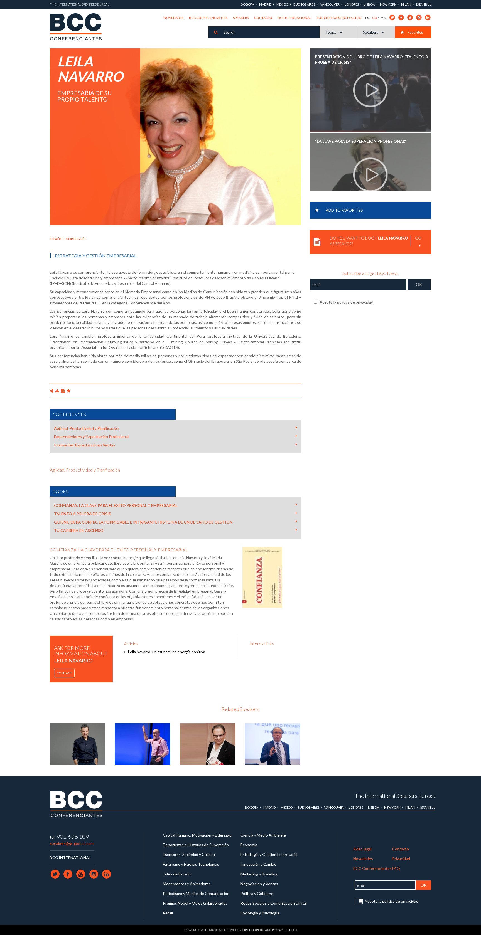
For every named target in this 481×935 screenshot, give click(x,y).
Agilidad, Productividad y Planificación (86, 428)
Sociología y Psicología (259, 913)
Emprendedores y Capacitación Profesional (91, 436)
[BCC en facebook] (401, 17)
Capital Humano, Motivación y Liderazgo (197, 835)
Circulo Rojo (253, 930)
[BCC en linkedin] (428, 17)
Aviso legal (362, 849)
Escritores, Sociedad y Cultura (189, 854)
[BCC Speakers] (76, 803)
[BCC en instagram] (419, 17)
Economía (248, 844)
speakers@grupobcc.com (72, 843)
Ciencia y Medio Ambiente (263, 835)
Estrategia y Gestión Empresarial (95, 255)
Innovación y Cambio (258, 864)
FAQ (396, 868)
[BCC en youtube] (410, 17)
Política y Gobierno (256, 893)
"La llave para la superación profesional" (360, 141)
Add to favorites (344, 210)
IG (206, 930)
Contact (64, 673)
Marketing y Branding (259, 874)
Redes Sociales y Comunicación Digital (273, 903)
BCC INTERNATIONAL (70, 857)
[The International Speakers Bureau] (78, 27)
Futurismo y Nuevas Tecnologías (191, 864)
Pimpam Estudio (284, 930)
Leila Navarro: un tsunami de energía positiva (166, 651)
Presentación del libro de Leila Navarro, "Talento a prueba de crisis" (371, 59)
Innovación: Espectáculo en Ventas (84, 445)
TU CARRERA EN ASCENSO (79, 530)
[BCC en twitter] (392, 17)
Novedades (173, 18)
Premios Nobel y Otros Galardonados (195, 903)
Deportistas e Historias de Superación (196, 844)
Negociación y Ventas (259, 883)
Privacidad (401, 858)
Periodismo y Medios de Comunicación (196, 893)
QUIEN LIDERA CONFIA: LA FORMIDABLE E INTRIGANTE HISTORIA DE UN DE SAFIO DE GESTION (143, 522)
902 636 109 (73, 836)
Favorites (415, 32)
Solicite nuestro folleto (339, 18)
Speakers (241, 18)
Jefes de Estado (177, 874)
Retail (168, 913)
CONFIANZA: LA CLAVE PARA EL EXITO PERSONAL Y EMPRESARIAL (116, 505)
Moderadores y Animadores (187, 883)
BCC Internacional (294, 18)
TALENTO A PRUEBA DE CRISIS (82, 513)
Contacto (263, 18)
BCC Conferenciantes (208, 18)
